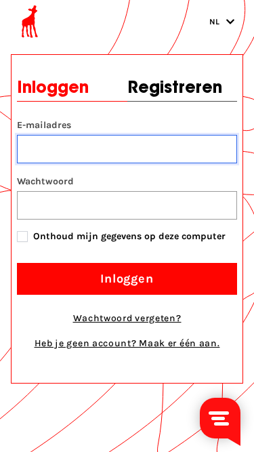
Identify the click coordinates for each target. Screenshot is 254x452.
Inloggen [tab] (53, 89)
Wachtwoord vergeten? (127, 318)
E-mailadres (44, 125)
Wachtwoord (45, 181)
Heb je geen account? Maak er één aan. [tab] (127, 343)
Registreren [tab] (174, 89)
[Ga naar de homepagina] (30, 21)
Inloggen (127, 278)
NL (214, 21)
